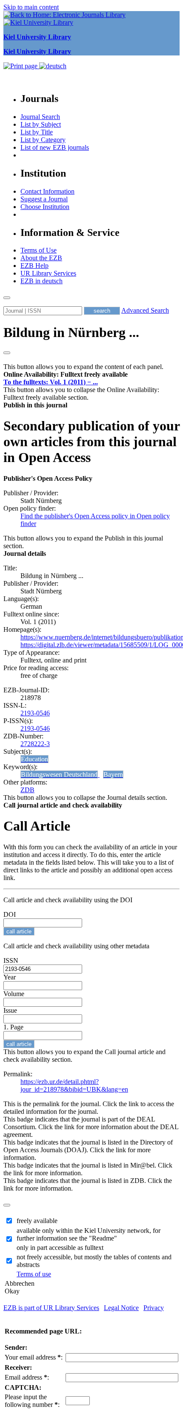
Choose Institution (44, 206)
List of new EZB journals (54, 147)
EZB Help (34, 265)
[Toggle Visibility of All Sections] (6, 353)
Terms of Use (38, 250)
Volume (13, 993)
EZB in (41, 281)
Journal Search (40, 116)
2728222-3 (35, 743)
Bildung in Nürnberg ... (71, 332)
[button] (65, 374)
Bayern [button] (113, 774)
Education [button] (34, 759)
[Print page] (21, 66)
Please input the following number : (32, 1400)
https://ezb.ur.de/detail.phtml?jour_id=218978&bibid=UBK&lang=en (74, 1085)
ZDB (27, 789)
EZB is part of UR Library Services (51, 1307)
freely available (37, 1220)
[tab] (91, 374)
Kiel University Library (37, 37)
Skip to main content (31, 7)
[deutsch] (52, 66)
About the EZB (41, 257)
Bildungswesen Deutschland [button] (59, 774)
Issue (10, 1010)
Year (9, 977)
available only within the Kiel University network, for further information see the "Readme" (88, 1234)
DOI (9, 914)
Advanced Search (145, 310)
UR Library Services (48, 273)
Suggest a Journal (44, 199)
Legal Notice (121, 1307)
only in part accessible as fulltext (60, 1247)
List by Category (43, 139)
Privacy (153, 1307)
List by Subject (40, 124)
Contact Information (47, 191)
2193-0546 (35, 713)
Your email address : (34, 1357)
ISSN (10, 960)
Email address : (27, 1377)
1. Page (13, 1027)
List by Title (36, 132)
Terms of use (34, 1274)
